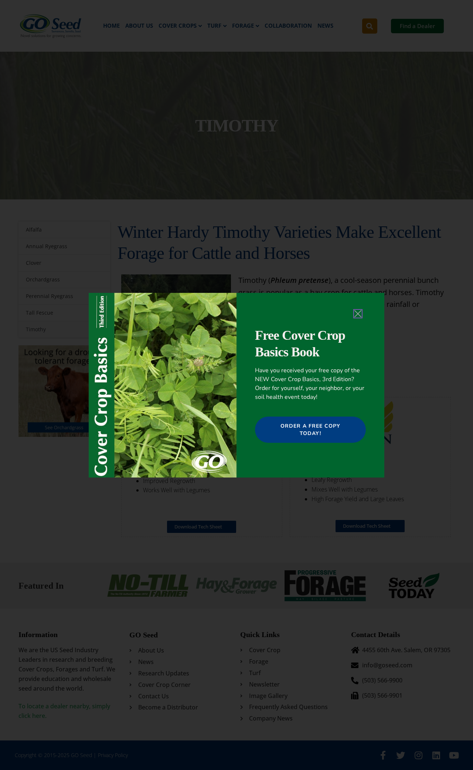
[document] (236, 385)
